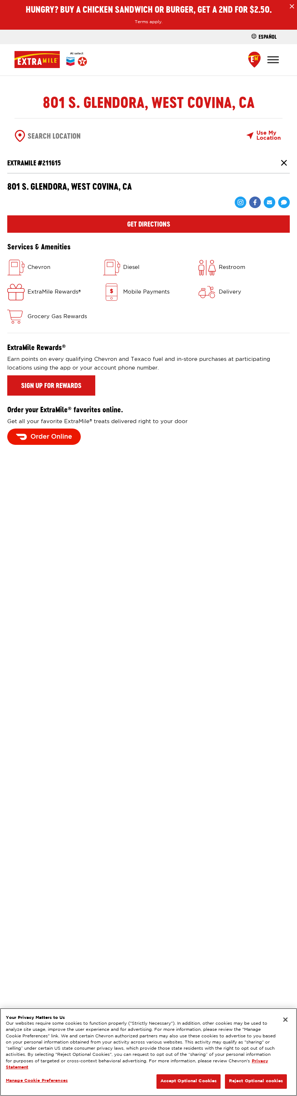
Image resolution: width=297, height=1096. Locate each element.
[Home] (50, 59)
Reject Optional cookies (256, 1081)
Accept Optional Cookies (188, 1081)
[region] (148, 1052)
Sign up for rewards (51, 385)
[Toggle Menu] (273, 59)
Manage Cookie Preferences (37, 1081)
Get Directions (148, 224)
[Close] (285, 1020)
